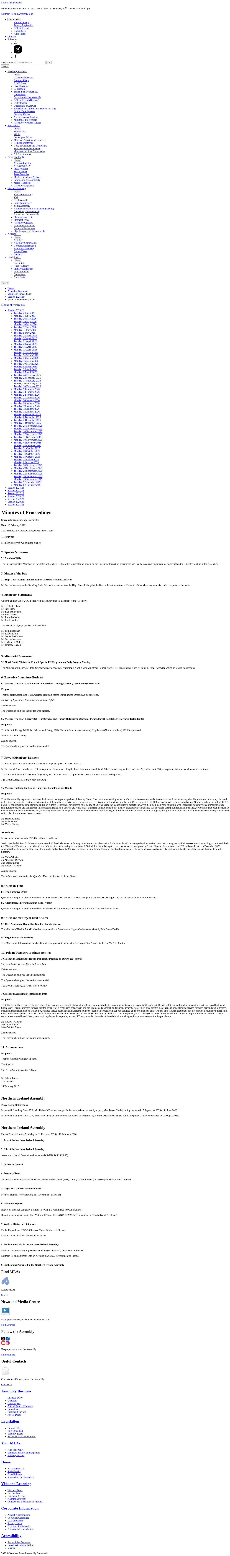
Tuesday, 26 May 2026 (25, 318)
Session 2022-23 (16, 499)
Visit (16, 197)
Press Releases (21, 168)
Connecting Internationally (27, 211)
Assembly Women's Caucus (27, 122)
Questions (12, 1400)
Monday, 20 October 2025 (27, 451)
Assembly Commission (25, 243)
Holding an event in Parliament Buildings (34, 208)
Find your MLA (15, 1449)
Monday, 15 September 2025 (28, 479)
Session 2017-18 (16, 493)
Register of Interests (23, 143)
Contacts (12, 36)
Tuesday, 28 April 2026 (25, 335)
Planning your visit (23, 217)
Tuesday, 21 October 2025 (27, 448)
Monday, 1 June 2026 (24, 315)
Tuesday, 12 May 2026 (25, 327)
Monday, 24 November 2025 (28, 428)
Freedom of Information (19, 1526)
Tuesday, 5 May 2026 (24, 332)
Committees (20, 31)
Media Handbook (22, 182)
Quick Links (14, 19)
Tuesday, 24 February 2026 (27, 375)
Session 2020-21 (16, 501)
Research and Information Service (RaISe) (35, 108)
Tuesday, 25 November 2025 (28, 425)
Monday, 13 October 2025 (27, 456)
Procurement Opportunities (21, 1529)
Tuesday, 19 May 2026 (25, 321)
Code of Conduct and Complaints (30, 145)
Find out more (8, 1325)
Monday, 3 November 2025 (27, 445)
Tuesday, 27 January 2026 (27, 397)
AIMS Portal (20, 83)
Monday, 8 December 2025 (27, 417)
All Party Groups (22, 154)
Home (11, 288)
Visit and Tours (15, 1490)
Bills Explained (15, 1431)
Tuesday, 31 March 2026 (26, 352)
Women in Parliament (24, 225)
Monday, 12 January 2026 (27, 411)
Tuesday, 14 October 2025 (27, 454)
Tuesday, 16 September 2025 (28, 476)
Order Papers (20, 103)
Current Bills (14, 1428)
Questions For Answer (25, 105)
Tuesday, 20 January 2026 (27, 403)
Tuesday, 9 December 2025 (27, 414)
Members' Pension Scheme (27, 148)
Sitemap (11, 1548)
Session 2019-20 (16, 496)
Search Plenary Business (26, 91)
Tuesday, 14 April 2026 (25, 346)
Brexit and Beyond (17, 1412)
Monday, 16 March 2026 (26, 361)
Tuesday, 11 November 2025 (28, 437)
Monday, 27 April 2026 (25, 338)
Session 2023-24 (16, 490)
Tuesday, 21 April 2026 (25, 341)
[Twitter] (18, 52)
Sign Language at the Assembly (29, 231)
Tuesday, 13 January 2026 (27, 408)
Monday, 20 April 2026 (25, 344)
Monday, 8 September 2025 (27, 485)
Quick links (13, 257)
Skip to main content (11, 2)
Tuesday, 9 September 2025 (27, 482)
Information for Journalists (27, 180)
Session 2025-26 (16, 296)
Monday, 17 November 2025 (28, 434)
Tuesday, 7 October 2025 (26, 459)
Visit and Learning (17, 188)
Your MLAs (14, 125)
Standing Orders (22, 114)
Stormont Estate (21, 220)
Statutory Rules (15, 1433)
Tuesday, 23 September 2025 (28, 470)
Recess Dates (20, 251)
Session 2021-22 (16, 504)
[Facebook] (16, 57)
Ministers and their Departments (29, 151)
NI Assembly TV (22, 166)
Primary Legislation (23, 25)
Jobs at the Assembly (24, 248)
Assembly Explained (24, 185)
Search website (8, 62)
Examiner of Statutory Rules (22, 1436)
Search (4, 1295)
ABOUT (12, 234)
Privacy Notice (15, 1523)
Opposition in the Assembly (27, 97)
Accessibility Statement (19, 1542)
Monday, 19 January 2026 (27, 406)
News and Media (16, 157)
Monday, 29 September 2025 (28, 468)
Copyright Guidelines (18, 1517)
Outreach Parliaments (24, 228)
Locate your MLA (23, 137)
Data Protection (15, 1520)
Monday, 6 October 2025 (26, 462)
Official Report (21, 28)
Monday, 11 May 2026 (25, 330)
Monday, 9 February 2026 (27, 389)
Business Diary (21, 22)
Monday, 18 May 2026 (25, 324)
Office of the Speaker (24, 111)
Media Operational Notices (27, 177)
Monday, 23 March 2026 (26, 358)
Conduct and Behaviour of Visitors (25, 1501)
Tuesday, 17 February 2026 (27, 380)
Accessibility (11, 1536)
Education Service (23, 203)
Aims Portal (20, 33)
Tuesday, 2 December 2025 (27, 420)
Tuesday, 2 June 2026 (24, 313)
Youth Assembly (22, 205)
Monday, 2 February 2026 (27, 394)
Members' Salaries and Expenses (30, 140)
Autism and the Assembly (26, 214)
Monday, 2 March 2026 (25, 372)
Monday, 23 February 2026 (27, 377)
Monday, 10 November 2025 (28, 439)
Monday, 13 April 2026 (25, 349)
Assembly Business (17, 71)
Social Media (20, 171)
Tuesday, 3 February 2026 (27, 392)
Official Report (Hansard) (26, 100)
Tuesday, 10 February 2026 (27, 386)
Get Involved (20, 200)
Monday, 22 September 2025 (28, 473)
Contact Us (6, 1384)
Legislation (19, 89)
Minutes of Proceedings (25, 120)
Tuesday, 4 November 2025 (27, 442)
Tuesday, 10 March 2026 (26, 363)
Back (17, 74)
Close (5, 283)
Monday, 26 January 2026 (27, 400)
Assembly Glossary (23, 222)
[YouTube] (16, 43)
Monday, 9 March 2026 (25, 366)
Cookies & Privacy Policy (20, 1545)
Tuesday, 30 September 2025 (28, 465)
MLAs (17, 134)
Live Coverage (21, 86)
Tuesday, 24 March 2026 (26, 355)
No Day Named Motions (26, 117)
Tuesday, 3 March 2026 (25, 369)
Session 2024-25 (16, 487)
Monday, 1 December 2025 (27, 423)
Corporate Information (25, 245)
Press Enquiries (21, 174)
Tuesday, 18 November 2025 (28, 431)
